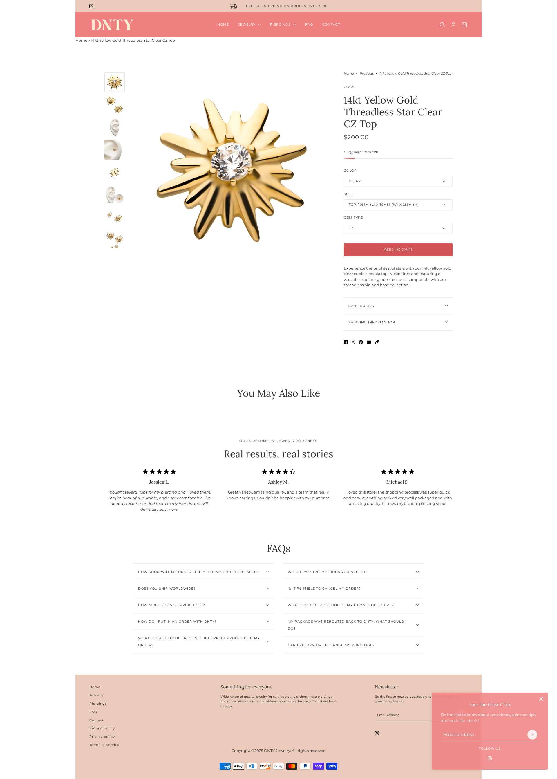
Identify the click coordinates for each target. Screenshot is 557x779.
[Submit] (532, 735)
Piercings (98, 704)
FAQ (93, 712)
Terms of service (104, 745)
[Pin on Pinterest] (361, 342)
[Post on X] (353, 342)
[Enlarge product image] (233, 171)
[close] (541, 699)
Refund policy (102, 728)
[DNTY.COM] (112, 24)
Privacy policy (102, 737)
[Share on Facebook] (346, 342)
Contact (96, 720)
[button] (377, 342)
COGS (349, 87)
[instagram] (91, 6)
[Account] (453, 24)
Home (81, 40)
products (367, 73)
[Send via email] (369, 342)
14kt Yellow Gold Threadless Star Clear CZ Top (133, 40)
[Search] (442, 24)
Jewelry (96, 695)
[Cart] (464, 24)
